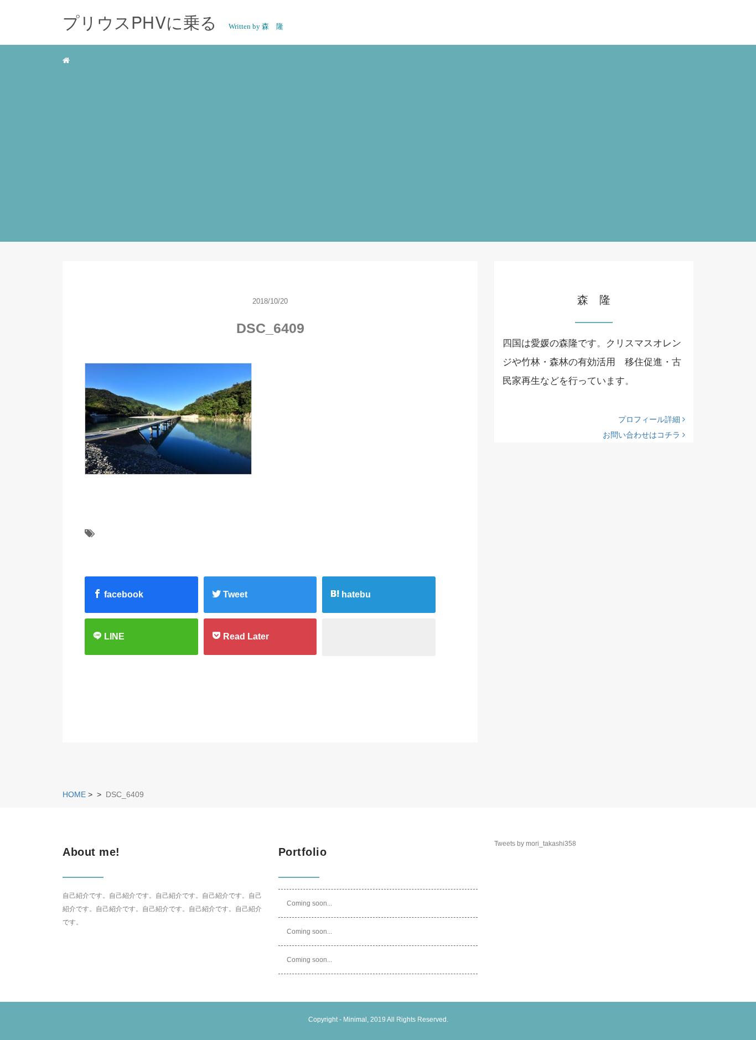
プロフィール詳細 (650, 419)
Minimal (355, 1019)
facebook (122, 594)
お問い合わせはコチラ (642, 434)
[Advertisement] (378, 157)
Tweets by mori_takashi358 (535, 843)
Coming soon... (309, 903)
